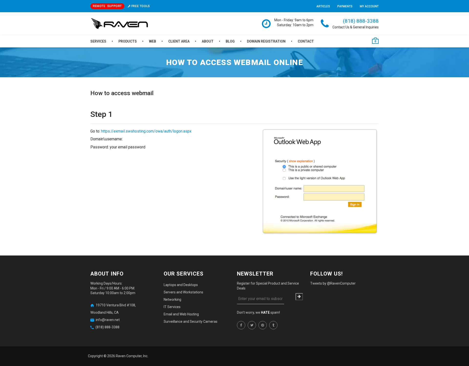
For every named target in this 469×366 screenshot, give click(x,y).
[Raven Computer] (119, 24)
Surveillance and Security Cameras (190, 321)
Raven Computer (129, 356)
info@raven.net (108, 320)
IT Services (172, 307)
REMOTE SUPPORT (107, 6)
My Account (369, 6)
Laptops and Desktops (181, 285)
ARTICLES (323, 6)
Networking (172, 299)
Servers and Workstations (183, 292)
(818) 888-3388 (361, 21)
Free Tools (140, 6)
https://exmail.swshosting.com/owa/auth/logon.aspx (146, 131)
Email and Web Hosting (181, 314)
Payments (344, 6)
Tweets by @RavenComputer (333, 283)
